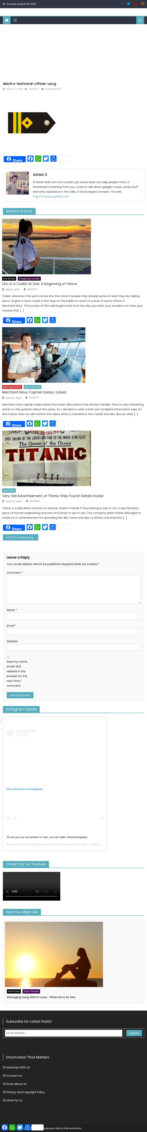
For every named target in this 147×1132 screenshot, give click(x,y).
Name (12, 610)
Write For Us (14, 1100)
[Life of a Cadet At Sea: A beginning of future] (73, 246)
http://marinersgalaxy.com (51, 196)
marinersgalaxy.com (39, 844)
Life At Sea (9, 278)
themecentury (72, 1128)
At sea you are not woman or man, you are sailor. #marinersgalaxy (47, 837)
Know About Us (16, 1084)
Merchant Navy (12, 387)
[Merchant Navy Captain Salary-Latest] (73, 355)
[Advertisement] (73, 53)
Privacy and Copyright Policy (26, 1092)
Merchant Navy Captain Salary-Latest (34, 392)
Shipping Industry (29, 278)
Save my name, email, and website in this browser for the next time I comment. (17, 674)
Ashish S (33, 89)
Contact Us (14, 1076)
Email (11, 626)
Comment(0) (53, 89)
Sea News (9, 490)
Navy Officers (32, 387)
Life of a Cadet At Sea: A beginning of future (39, 284)
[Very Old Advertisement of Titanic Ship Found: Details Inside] (73, 458)
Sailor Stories (31, 991)
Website (12, 641)
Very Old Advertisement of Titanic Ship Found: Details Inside (52, 496)
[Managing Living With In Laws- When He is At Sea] (73, 954)
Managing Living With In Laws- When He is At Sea (41, 997)
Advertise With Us (18, 1067)
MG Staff (35, 501)
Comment (15, 573)
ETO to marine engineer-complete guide (23, 537)
